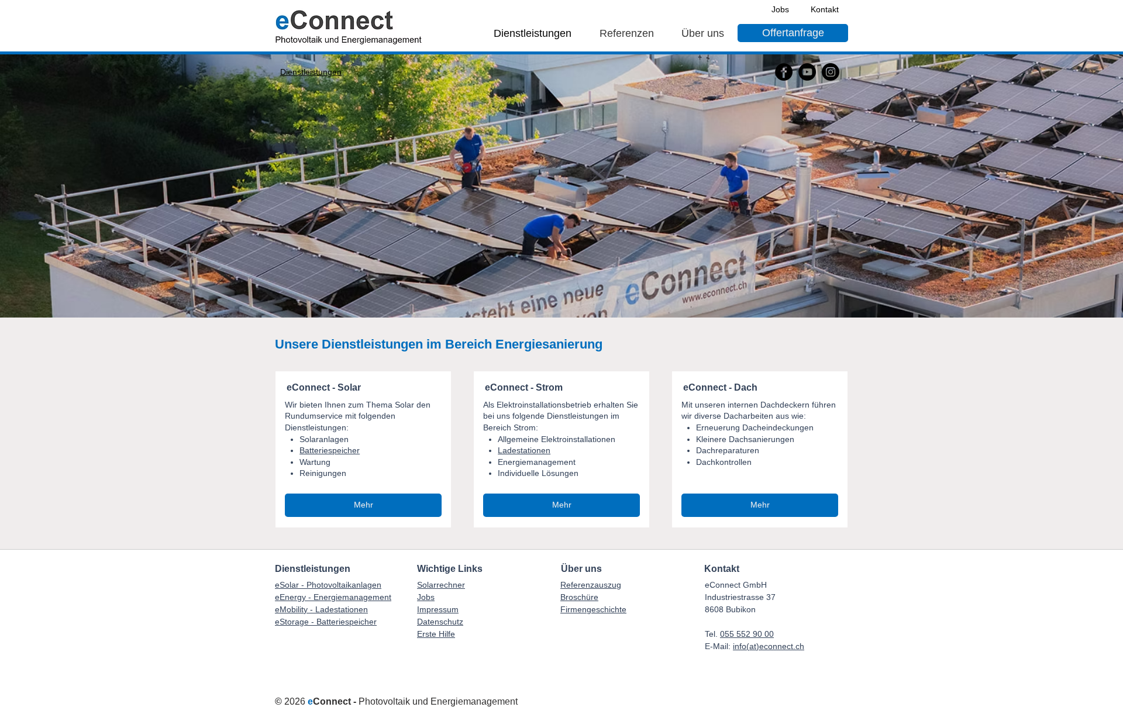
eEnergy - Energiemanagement (333, 597)
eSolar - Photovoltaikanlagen (328, 584)
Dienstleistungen (312, 569)
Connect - (336, 701)
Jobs (426, 597)
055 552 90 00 (747, 634)
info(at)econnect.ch (768, 646)
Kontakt (721, 569)
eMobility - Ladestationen (321, 609)
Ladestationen (524, 450)
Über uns (581, 569)
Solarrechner (441, 584)
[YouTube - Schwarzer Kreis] (807, 72)
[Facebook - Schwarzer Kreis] (784, 72)
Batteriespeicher (329, 450)
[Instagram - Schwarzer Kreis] (830, 72)
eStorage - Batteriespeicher (326, 621)
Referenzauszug (590, 584)
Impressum (438, 609)
